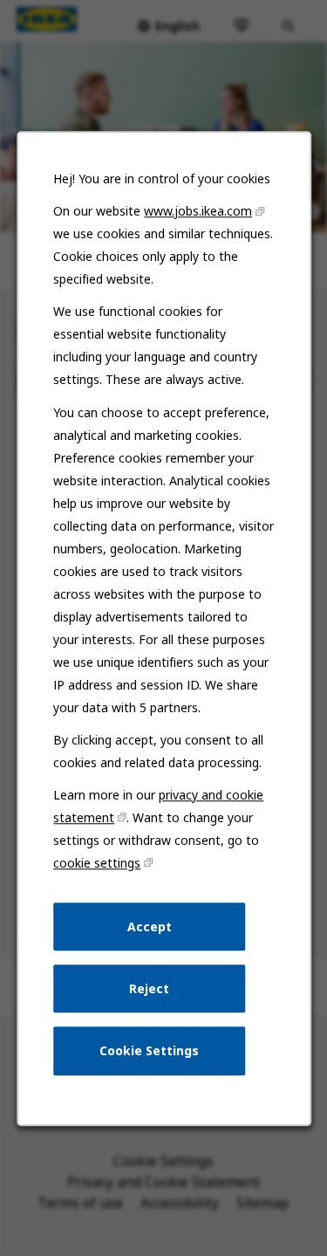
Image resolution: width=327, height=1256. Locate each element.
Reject (149, 987)
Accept (148, 925)
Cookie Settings (149, 1050)
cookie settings (96, 862)
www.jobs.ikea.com (198, 210)
